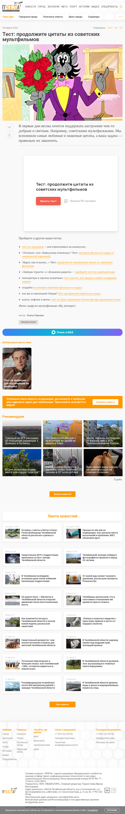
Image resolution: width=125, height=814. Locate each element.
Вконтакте (39, 740)
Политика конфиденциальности (66, 743)
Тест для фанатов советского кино (79, 293)
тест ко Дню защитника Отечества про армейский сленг (85, 299)
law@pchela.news (34, 802)
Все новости (62, 704)
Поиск (20, 738)
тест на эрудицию (33, 246)
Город (42, 6)
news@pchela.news (65, 738)
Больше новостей (62, 494)
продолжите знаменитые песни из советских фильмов (67, 264)
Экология (53, 6)
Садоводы (94, 16)
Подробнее (92, 810)
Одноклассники (42, 745)
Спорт (73, 6)
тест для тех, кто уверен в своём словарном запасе (69, 279)
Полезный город (22, 743)
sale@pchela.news (105, 738)
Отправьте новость (105, 402)
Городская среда (28, 16)
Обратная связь (22, 750)
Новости (30, 6)
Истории (84, 6)
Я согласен (112, 810)
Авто (64, 6)
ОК (121, 27)
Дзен (36, 749)
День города (75, 16)
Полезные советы (53, 16)
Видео (95, 6)
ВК (116, 27)
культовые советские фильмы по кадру (57, 287)
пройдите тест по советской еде (94, 272)
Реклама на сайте (105, 742)
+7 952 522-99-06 (64, 734)
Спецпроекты (109, 6)
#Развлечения (28, 322)
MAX (110, 27)
